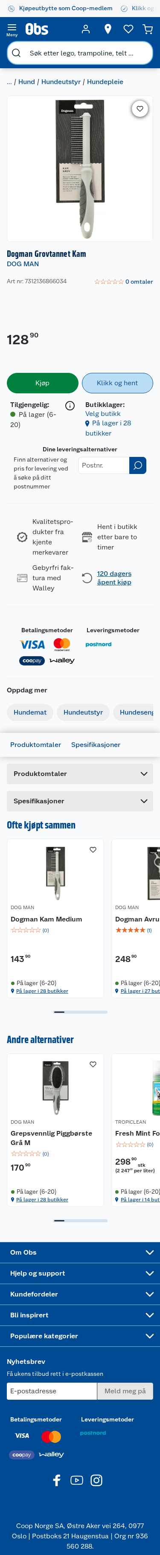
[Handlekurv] (148, 29)
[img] (55, 930)
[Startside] (49, 29)
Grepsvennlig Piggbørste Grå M (51, 1138)
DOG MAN (23, 264)
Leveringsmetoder (113, 630)
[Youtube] (76, 1480)
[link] (123, 282)
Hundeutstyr (61, 82)
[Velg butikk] (108, 29)
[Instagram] (96, 1480)
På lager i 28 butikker (42, 991)
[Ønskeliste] (128, 29)
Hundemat (30, 712)
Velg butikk (103, 414)
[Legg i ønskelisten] (140, 109)
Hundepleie (105, 82)
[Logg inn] (86, 29)
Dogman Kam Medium (46, 919)
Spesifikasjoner (95, 745)
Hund (26, 82)
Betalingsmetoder (47, 630)
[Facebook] (57, 1480)
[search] (16, 52)
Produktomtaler (35, 745)
